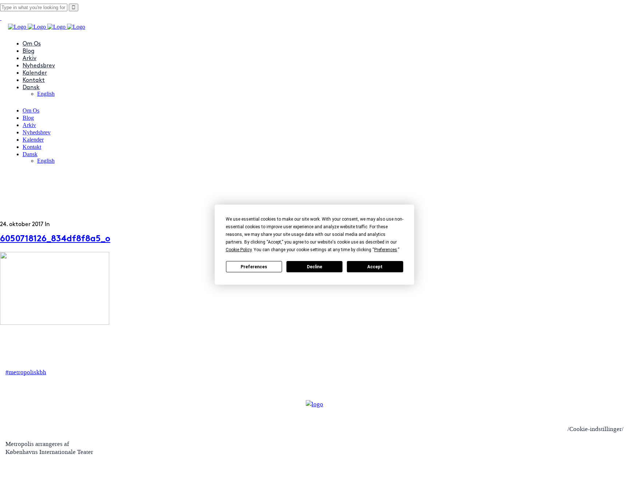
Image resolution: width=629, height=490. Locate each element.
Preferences (254, 266)
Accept (375, 266)
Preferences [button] (385, 249)
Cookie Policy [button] (239, 249)
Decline (314, 266)
